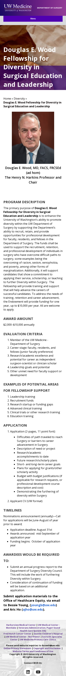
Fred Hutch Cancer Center (17, 633)
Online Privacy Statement (17, 648)
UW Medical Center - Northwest (23, 636)
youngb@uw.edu (43, 605)
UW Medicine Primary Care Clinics (38, 639)
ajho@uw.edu (33, 609)
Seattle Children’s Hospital (48, 633)
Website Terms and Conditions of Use (33, 651)
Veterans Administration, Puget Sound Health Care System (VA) (39, 629)
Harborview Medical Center (21, 625)
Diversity (19, 98)
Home (7, 98)
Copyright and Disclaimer (47, 648)
